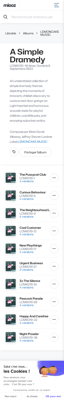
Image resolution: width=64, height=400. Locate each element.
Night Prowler (29, 333)
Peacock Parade (31, 298)
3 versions (26, 269)
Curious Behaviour (33, 192)
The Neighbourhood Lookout (35, 209)
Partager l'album (35, 152)
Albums (28, 33)
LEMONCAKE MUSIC (49, 33)
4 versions (26, 181)
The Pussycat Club (33, 174)
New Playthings (31, 245)
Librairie (10, 33)
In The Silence (30, 280)
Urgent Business (31, 263)
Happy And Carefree (34, 316)
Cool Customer (30, 227)
